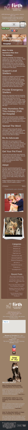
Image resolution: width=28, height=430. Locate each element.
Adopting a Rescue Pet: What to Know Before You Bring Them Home (17, 290)
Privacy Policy (24, 425)
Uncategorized (16, 269)
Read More (22, 394)
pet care (16, 262)
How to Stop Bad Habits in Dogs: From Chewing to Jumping (17, 285)
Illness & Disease (16, 260)
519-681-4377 (14, 315)
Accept (19, 425)
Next (24, 186)
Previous (5, 186)
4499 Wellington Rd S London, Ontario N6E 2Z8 (13, 15)
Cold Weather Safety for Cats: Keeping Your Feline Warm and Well (16, 281)
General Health (16, 258)
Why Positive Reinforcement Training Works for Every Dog (16, 277)
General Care (15, 255)
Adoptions (16, 246)
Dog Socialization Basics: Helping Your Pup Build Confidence (17, 295)
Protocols (16, 267)
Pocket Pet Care (16, 265)
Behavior (15, 248)
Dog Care (15, 253)
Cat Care (15, 251)
